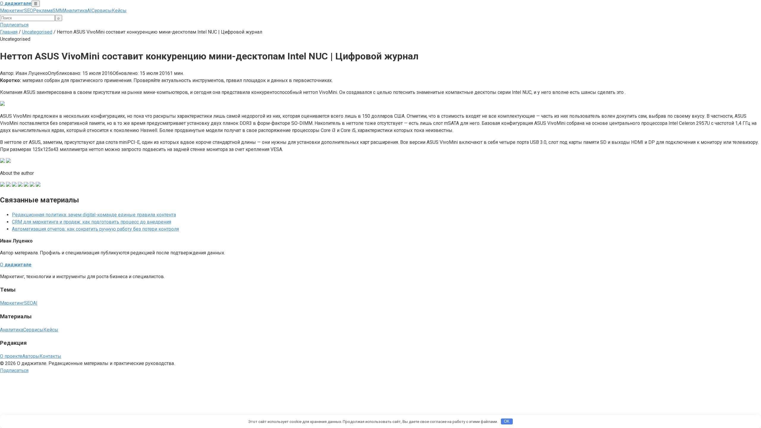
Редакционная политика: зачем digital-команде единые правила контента (94, 215)
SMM (58, 10)
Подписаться (14, 25)
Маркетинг (12, 10)
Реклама (43, 10)
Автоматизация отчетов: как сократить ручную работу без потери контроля (95, 229)
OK (507, 421)
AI (89, 10)
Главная (9, 32)
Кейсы (119, 10)
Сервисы (102, 10)
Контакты (50, 356)
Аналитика (75, 10)
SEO (28, 10)
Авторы (31, 356)
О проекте (11, 356)
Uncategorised (37, 32)
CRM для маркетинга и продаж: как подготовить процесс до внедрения (91, 222)
